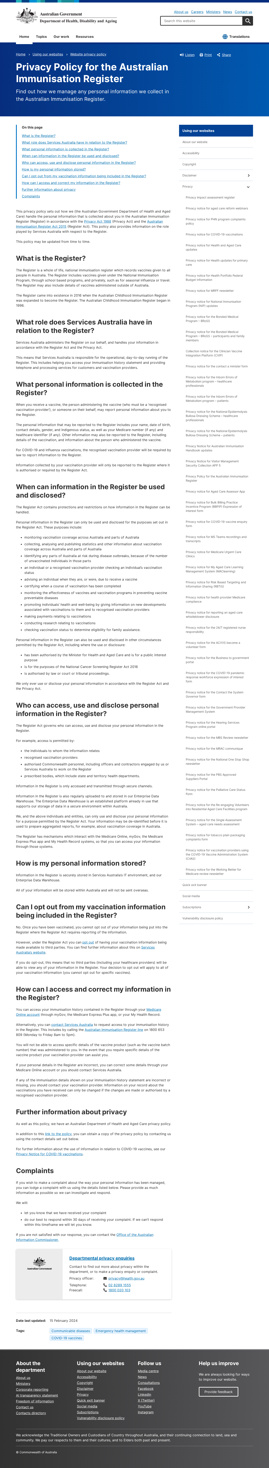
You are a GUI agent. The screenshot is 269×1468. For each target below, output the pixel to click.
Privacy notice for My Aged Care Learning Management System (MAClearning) (214, 569)
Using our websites (48, 54)
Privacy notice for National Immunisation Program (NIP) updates (213, 304)
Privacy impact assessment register (210, 197)
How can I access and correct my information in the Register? (71, 183)
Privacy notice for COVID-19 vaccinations (214, 234)
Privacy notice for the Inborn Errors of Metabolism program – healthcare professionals (211, 381)
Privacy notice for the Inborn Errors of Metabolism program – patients (211, 398)
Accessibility (190, 153)
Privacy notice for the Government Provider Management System (215, 709)
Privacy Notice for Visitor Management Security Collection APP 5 (212, 463)
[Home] (66, 16)
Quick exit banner (194, 885)
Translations (239, 36)
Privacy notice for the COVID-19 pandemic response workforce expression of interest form (215, 677)
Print (208, 55)
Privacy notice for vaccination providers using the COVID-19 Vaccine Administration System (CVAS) (217, 854)
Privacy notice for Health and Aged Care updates (213, 247)
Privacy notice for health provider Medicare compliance (215, 599)
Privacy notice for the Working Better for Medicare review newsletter (213, 871)
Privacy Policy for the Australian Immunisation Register (217, 478)
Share (226, 55)
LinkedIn (144, 1394)
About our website (194, 142)
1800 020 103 (119, 1290)
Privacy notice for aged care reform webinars (217, 208)
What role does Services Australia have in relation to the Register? (74, 142)
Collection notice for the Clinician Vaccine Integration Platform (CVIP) (214, 353)
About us (181, 12)
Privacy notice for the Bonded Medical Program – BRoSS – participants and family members (215, 336)
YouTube (145, 1406)
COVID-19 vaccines (66, 1338)
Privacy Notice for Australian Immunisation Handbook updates (215, 448)
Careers (197, 12)
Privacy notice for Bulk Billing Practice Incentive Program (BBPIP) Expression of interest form (214, 507)
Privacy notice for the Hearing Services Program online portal (212, 724)
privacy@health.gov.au (126, 1278)
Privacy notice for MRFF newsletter (210, 290)
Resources (85, 36)
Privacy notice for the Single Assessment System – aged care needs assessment (214, 822)
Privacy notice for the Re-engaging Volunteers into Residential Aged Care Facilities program (217, 807)
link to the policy (58, 1134)
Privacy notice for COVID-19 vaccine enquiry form (216, 524)
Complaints (31, 196)
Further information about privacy (49, 189)
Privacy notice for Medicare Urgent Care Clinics (213, 554)
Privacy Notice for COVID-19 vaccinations (49, 1154)
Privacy (187, 186)
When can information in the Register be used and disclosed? (70, 156)
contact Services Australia (72, 1024)
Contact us (243, 12)
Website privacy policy (88, 54)
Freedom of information (35, 1401)
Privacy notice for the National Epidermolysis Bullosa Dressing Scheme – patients (216, 433)
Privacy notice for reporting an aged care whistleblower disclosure (214, 614)
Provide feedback (218, 1392)
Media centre (148, 1371)
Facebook (146, 1389)
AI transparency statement (37, 1395)
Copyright (189, 164)
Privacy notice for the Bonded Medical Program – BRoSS (212, 319)
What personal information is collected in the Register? (65, 149)
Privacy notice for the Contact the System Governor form (214, 694)
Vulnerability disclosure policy (202, 918)
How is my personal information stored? (54, 169)
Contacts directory (31, 1413)
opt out (88, 942)
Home (24, 36)
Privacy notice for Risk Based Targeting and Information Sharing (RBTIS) (216, 584)
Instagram (146, 1412)
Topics (41, 36)
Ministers (213, 12)
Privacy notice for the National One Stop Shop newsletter (217, 761)
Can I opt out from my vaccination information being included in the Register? (84, 176)
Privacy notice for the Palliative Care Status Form (215, 792)
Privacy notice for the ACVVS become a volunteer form (213, 645)
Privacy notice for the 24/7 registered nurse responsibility (216, 629)
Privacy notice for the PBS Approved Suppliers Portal (211, 777)
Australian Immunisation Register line (114, 1030)
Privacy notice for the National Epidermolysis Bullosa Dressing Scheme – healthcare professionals (216, 416)
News (227, 12)
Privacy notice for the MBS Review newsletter (217, 737)
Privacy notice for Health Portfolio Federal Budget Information (214, 277)
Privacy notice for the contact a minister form (217, 366)
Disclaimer (189, 175)
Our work (61, 36)
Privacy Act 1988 (97, 221)
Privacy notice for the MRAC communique (214, 748)
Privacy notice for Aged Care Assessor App (215, 491)
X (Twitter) (146, 1400)
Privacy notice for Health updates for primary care (217, 262)
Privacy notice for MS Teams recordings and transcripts (216, 539)
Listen (190, 55)
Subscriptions (191, 907)
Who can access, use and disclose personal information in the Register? (79, 162)
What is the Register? (38, 136)
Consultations (149, 1383)
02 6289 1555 (119, 1285)
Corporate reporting (32, 1389)
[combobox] (201, 21)
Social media (191, 896)
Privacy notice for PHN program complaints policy (215, 221)
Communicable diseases (70, 1331)
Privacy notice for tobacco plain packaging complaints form (215, 837)
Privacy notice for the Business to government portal (217, 660)
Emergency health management (121, 1331)
